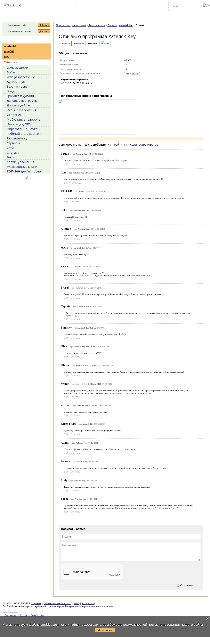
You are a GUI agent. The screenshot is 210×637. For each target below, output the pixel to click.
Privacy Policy (88, 603)
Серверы (13, 143)
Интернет (14, 115)
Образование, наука (22, 129)
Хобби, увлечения (20, 162)
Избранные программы (19, 31)
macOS (9, 51)
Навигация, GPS (19, 124)
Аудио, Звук (16, 82)
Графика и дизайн (20, 96)
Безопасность (17, 86)
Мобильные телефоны (24, 119)
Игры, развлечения (21, 110)
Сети (10, 148)
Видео (11, 91)
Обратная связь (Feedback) (57, 603)
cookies (46, 624)
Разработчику (17, 138)
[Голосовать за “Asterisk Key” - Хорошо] (83, 89)
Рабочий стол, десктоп (24, 133)
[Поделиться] (105, 43)
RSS (145, 6)
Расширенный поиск (182, 9)
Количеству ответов (144, 144)
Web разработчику (21, 77)
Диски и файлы (18, 105)
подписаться (133, 73)
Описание (79, 43)
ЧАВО (76, 603)
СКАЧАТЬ (65, 43)
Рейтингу (120, 144)
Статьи (34, 17)
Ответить (75, 164)
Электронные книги (22, 166)
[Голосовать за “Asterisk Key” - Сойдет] (76, 89)
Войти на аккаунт (88, 6)
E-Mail (11, 72)
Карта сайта (133, 6)
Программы (14, 17)
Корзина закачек (16, 25)
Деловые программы (22, 100)
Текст (10, 157)
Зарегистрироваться (112, 6)
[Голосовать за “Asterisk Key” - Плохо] (70, 89)
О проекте (36, 603)
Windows (10, 62)
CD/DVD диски (17, 67)
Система (13, 152)
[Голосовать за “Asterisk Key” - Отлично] (89, 89)
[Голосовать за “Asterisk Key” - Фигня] (64, 89)
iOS (6, 56)
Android (10, 46)
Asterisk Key (122, 36)
